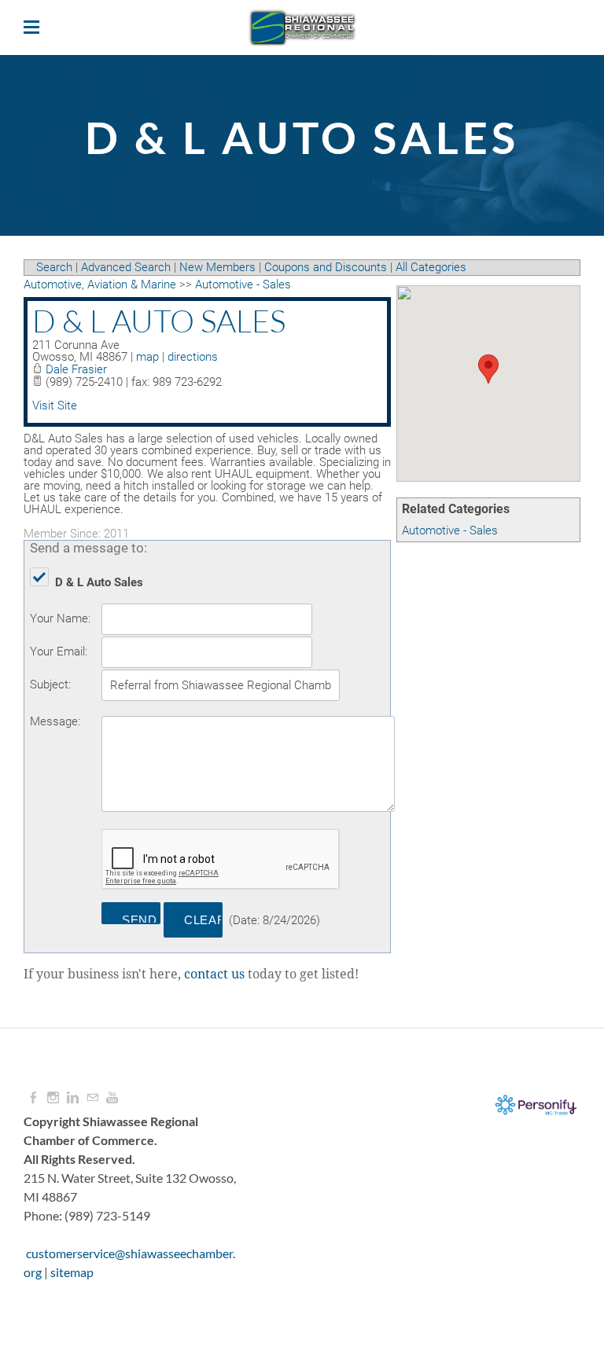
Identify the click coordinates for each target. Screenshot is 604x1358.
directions (193, 357)
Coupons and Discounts (325, 267)
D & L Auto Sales (158, 321)
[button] (488, 369)
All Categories (431, 267)
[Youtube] (112, 1098)
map (147, 357)
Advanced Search (126, 267)
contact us (214, 974)
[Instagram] (53, 1098)
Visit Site (54, 405)
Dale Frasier (76, 369)
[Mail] (92, 1098)
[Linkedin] (73, 1098)
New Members (217, 267)
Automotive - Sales (450, 530)
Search (54, 267)
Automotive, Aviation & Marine (100, 284)
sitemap (72, 1271)
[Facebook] (33, 1098)
